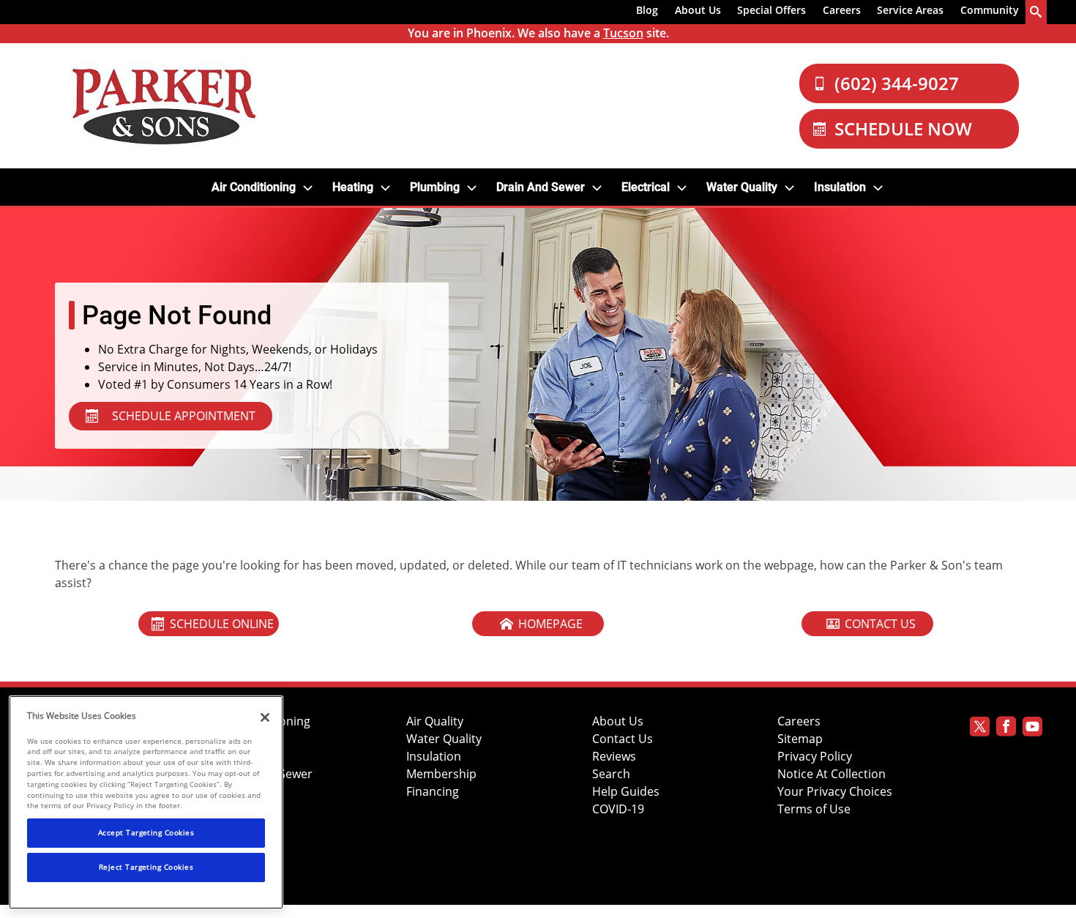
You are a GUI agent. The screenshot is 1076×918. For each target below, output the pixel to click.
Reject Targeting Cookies (146, 867)
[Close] (265, 717)
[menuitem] (647, 12)
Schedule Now (903, 128)
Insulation (840, 187)
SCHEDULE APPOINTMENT (183, 416)
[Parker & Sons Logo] (164, 105)
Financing (432, 792)
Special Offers (771, 10)
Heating (352, 187)
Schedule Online (222, 624)
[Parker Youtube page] (1032, 728)
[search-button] (1036, 12)
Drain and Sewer (540, 187)
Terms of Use (814, 809)
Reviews (614, 757)
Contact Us (880, 624)
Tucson (623, 33)
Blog (647, 10)
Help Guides (626, 792)
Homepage (550, 624)
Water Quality (741, 187)
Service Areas (910, 10)
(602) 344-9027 (896, 83)
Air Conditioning (254, 187)
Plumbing (435, 187)
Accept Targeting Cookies (146, 832)
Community (989, 10)
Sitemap (800, 739)
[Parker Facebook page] (1006, 728)
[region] (146, 802)
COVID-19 (618, 809)
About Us (698, 10)
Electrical (645, 187)
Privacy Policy (814, 757)
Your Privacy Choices (834, 792)
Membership (441, 774)
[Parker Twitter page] (980, 728)
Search (611, 774)
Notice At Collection (831, 774)
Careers (842, 10)
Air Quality (434, 721)
